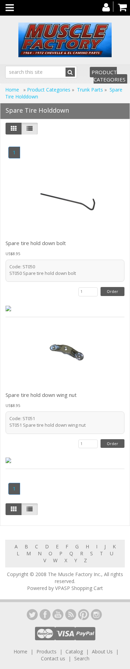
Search (81, 658)
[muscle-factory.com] (65, 40)
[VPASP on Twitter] (32, 614)
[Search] (70, 72)
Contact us (53, 658)
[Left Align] (14, 128)
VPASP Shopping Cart (79, 588)
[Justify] (29, 128)
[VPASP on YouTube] (57, 614)
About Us (102, 651)
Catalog (74, 651)
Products (46, 651)
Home (12, 89)
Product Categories (108, 76)
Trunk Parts (90, 89)
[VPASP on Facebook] (45, 614)
